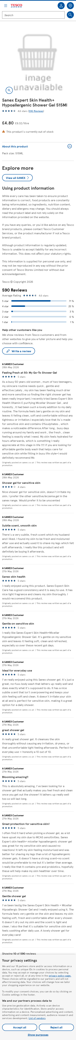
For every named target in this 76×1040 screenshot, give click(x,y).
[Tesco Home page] (17, 5)
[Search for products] (70, 14)
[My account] (61, 5)
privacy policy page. (60, 975)
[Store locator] (70, 5)
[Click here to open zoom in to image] (9, 90)
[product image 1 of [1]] (38, 61)
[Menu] (5, 5)
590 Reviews (36, 111)
